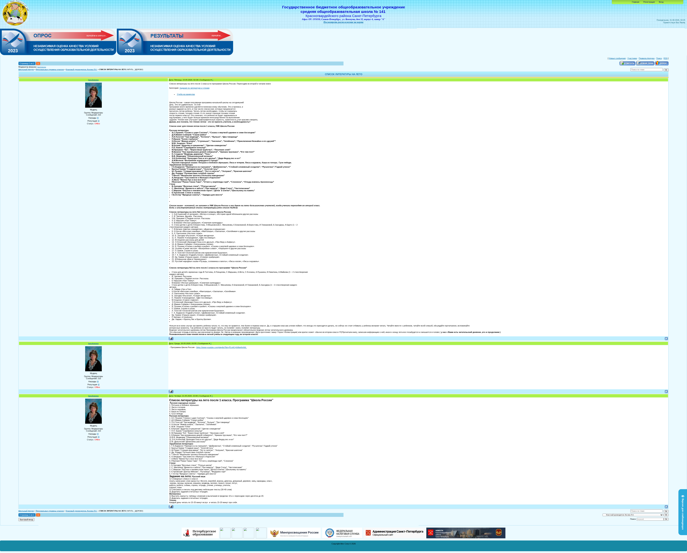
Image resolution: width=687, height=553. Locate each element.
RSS (665, 58)
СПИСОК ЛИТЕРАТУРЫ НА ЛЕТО (112, 69)
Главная (635, 2)
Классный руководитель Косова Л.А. (81, 69)
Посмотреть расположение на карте (343, 22)
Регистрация (649, 2)
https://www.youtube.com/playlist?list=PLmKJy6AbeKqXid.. (221, 347)
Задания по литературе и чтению (194, 88)
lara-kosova (41, 67)
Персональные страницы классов (50, 69)
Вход (661, 2)
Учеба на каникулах (186, 94)
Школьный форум (26, 69)
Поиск (659, 58)
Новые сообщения (617, 58)
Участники (632, 58)
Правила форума (646, 58)
